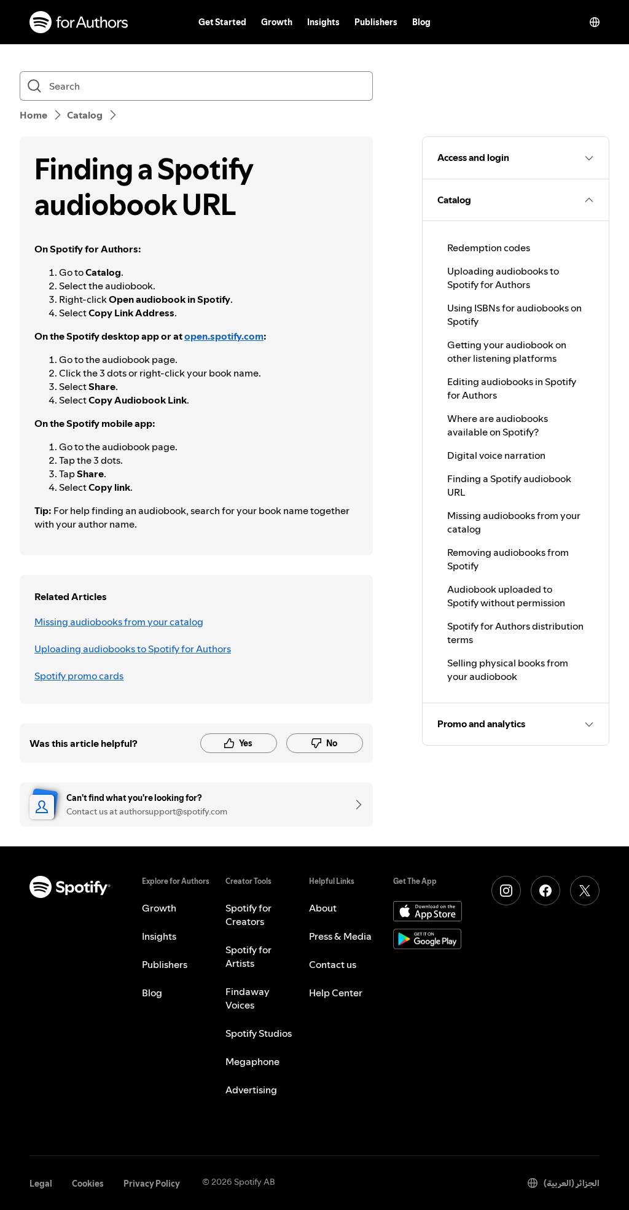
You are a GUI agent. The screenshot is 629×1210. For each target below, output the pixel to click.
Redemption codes (488, 247)
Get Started (222, 22)
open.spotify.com (224, 336)
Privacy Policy (151, 1183)
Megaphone (252, 1061)
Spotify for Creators (248, 914)
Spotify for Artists (248, 956)
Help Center (335, 992)
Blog (421, 22)
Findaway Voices (247, 998)
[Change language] (595, 22)
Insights (323, 22)
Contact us (332, 964)
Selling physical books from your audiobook (507, 669)
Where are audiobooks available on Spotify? (497, 425)
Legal (40, 1183)
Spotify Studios (258, 1033)
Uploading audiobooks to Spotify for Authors (132, 648)
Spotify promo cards (78, 675)
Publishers (375, 22)
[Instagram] (506, 890)
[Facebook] (545, 890)
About (323, 908)
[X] (585, 890)
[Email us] (354, 804)
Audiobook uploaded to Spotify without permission (506, 595)
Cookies (88, 1183)
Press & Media (340, 936)
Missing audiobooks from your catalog (118, 621)
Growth (276, 22)
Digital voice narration (496, 455)
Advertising (251, 1089)
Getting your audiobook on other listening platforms (506, 351)
